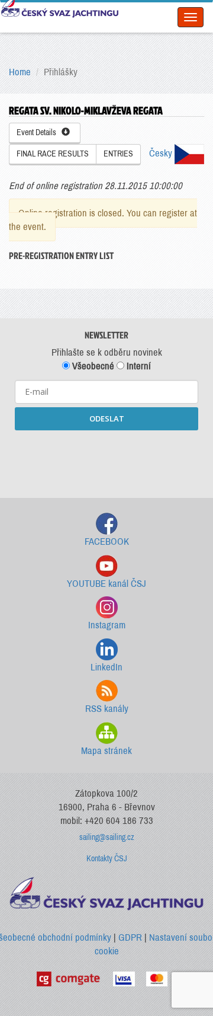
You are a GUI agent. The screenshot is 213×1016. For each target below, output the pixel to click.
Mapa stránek (106, 751)
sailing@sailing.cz (106, 837)
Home (20, 72)
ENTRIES (118, 153)
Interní (137, 366)
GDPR (130, 937)
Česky (162, 153)
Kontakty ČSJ (106, 858)
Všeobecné (92, 366)
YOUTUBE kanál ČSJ (106, 584)
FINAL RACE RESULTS (53, 153)
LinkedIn (106, 667)
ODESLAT (106, 418)
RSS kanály (106, 709)
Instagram (106, 625)
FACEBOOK (107, 541)
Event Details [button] (39, 132)
